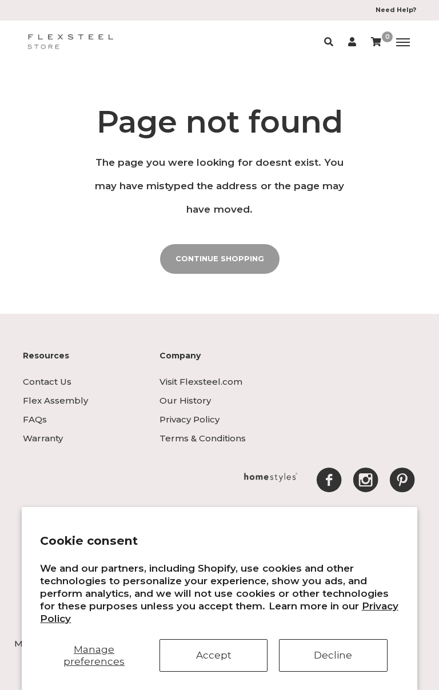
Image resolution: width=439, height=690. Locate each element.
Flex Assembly (55, 400)
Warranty (43, 438)
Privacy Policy (189, 419)
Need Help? (396, 10)
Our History (185, 400)
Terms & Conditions (202, 438)
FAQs (35, 419)
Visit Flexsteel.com (200, 381)
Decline (333, 655)
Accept (214, 655)
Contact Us (47, 381)
